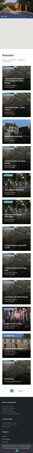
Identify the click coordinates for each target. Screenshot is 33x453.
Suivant (21, 391)
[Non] (31, 448)
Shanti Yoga (9, 379)
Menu (5, 16)
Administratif (12, 60)
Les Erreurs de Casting (13, 324)
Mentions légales (6, 439)
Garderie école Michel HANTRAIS (13, 215)
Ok (17, 450)
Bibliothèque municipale (14, 136)
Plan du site (5, 442)
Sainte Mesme (16, 11)
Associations (21, 60)
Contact (4, 436)
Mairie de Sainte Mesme (14, 349)
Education (7, 61)
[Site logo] (16, 8)
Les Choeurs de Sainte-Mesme (16, 297)
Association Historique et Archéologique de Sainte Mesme (14, 81)
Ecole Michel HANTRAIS (14, 190)
